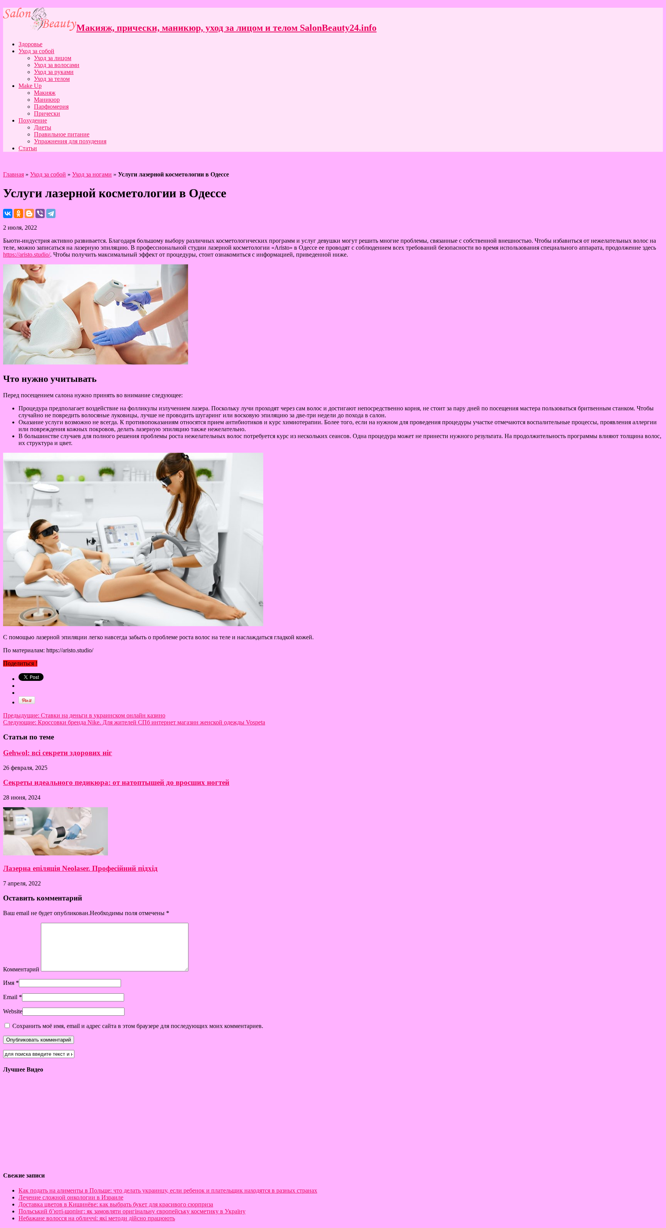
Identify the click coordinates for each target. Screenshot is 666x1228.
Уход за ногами (92, 174)
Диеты (42, 127)
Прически (47, 113)
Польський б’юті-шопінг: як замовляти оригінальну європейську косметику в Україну (132, 1211)
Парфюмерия (51, 106)
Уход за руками (54, 72)
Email (10, 997)
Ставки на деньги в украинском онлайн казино (84, 715)
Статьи (27, 148)
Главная (13, 174)
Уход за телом (52, 79)
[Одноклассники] (18, 213)
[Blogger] (29, 213)
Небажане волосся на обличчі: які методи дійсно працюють (96, 1218)
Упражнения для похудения (70, 141)
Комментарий (21, 969)
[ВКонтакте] (7, 213)
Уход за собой (36, 51)
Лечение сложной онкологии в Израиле (70, 1197)
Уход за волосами (56, 65)
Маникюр (47, 99)
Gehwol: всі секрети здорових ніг (57, 753)
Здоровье (30, 44)
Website (12, 1011)
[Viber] (40, 213)
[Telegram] (51, 213)
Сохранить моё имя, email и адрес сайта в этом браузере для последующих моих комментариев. (137, 1026)
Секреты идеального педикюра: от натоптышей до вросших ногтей (116, 782)
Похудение (32, 120)
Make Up (30, 85)
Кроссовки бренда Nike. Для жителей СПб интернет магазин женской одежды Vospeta (134, 722)
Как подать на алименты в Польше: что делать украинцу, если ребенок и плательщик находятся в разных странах (167, 1190)
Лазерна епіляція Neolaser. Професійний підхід (80, 868)
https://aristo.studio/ (26, 254)
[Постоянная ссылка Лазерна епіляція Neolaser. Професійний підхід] (55, 853)
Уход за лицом (52, 58)
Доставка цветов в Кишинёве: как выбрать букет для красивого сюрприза (115, 1204)
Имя (8, 982)
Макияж (45, 92)
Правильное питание (61, 134)
